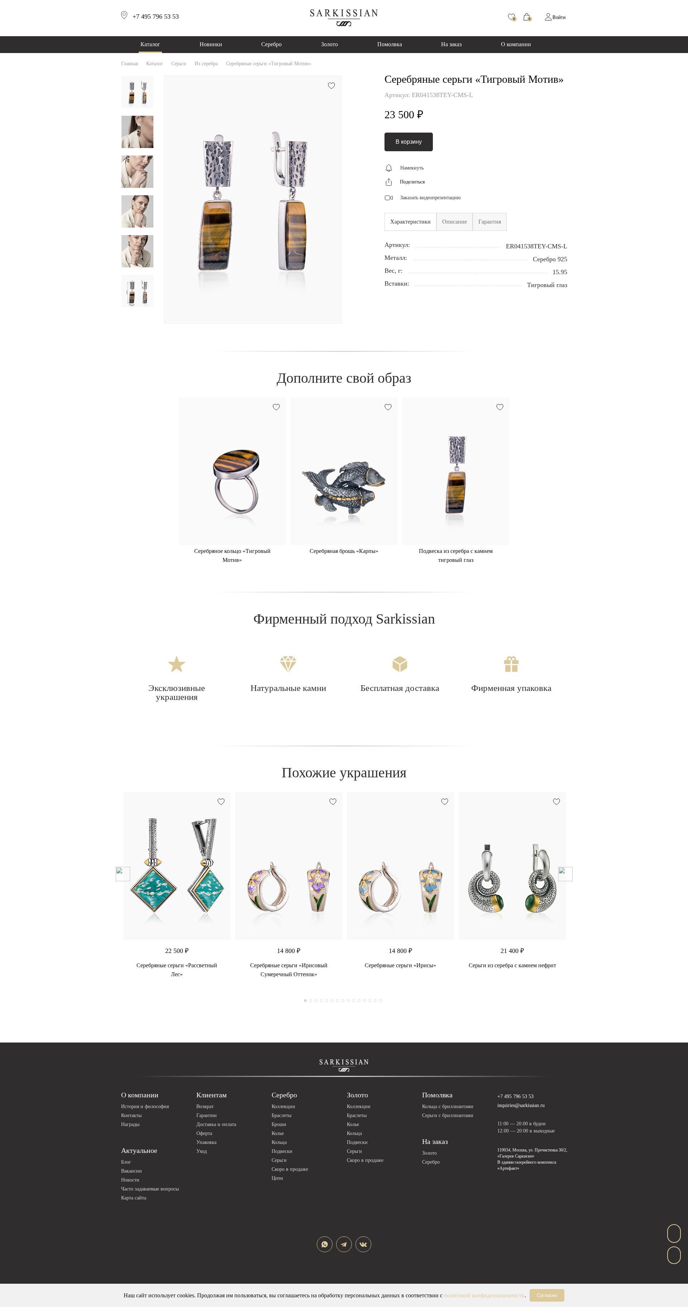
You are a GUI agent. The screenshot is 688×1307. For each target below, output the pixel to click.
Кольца (279, 1142)
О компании (516, 44)
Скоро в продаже (290, 1169)
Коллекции (283, 1106)
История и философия (145, 1106)
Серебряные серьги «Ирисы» (400, 965)
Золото (329, 44)
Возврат (205, 1106)
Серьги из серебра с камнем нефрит (512, 965)
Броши (279, 1124)
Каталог (150, 44)
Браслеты (281, 1115)
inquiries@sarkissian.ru (521, 1105)
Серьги (279, 1160)
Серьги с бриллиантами (447, 1115)
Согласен (547, 1295)
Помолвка (389, 44)
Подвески (282, 1151)
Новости (130, 1180)
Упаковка (206, 1142)
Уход (201, 1151)
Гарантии (206, 1115)
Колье (278, 1133)
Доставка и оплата (216, 1124)
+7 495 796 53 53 (515, 1096)
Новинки (211, 44)
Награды (130, 1124)
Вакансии (131, 1171)
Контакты (131, 1115)
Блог (126, 1162)
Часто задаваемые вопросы (150, 1189)
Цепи (277, 1178)
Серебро (271, 44)
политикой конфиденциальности (484, 1295)
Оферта (204, 1133)
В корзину (409, 142)
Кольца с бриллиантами (447, 1106)
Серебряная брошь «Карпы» (344, 551)
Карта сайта (133, 1198)
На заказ (451, 44)
